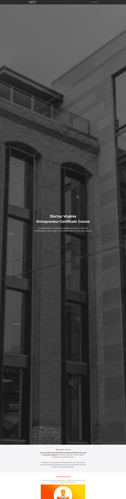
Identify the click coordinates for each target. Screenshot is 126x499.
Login (92, 2)
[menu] (93, 2)
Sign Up (96, 2)
